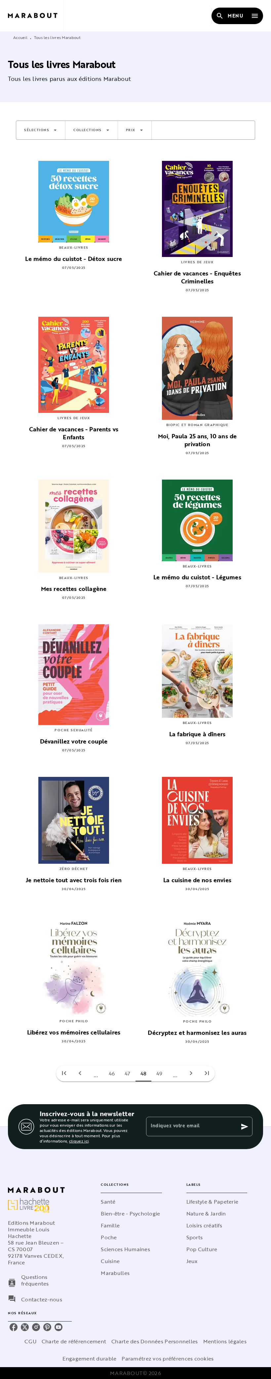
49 (159, 1073)
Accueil (20, 37)
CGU (30, 1341)
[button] (40, 130)
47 (128, 1073)
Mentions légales (225, 1341)
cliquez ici (79, 1141)
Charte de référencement (74, 1341)
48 (143, 1073)
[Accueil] (35, 15)
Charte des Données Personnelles (154, 1341)
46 (112, 1073)
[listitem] (13, 1327)
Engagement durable (89, 1358)
